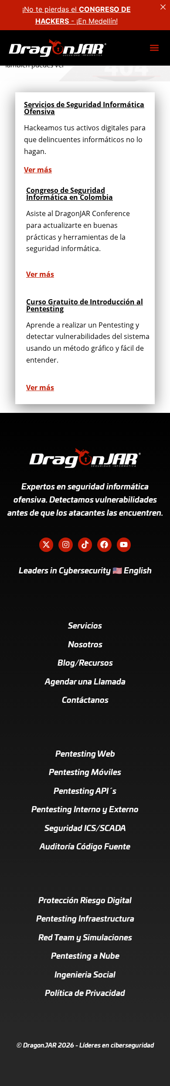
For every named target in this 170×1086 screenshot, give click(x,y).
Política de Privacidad (85, 994)
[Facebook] (104, 545)
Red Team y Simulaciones (85, 938)
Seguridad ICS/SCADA (85, 829)
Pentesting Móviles (85, 773)
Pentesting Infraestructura (85, 919)
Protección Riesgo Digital (85, 901)
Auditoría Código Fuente (85, 847)
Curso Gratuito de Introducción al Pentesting (84, 305)
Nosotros (85, 645)
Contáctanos (85, 701)
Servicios (85, 626)
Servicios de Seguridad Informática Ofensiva (84, 108)
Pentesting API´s (85, 792)
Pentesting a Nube (85, 956)
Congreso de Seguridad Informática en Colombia (69, 193)
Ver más (38, 170)
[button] (154, 48)
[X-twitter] (46, 545)
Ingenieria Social (85, 975)
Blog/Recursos (85, 663)
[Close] (163, 7)
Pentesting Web (85, 754)
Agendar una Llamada (85, 682)
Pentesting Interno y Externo (85, 810)
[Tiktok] (85, 545)
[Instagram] (65, 545)
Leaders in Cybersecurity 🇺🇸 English (85, 571)
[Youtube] (124, 545)
